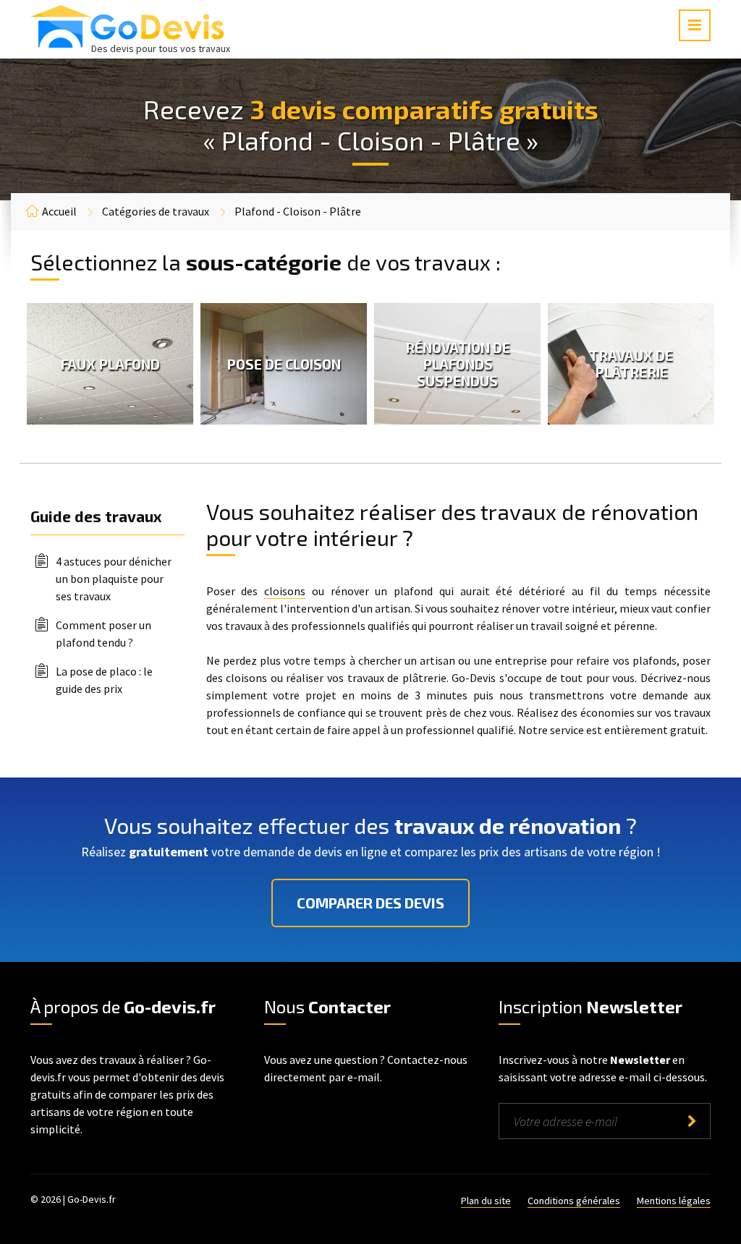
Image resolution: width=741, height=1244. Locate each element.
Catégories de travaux (155, 211)
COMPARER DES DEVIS (370, 902)
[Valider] (692, 1121)
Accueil (59, 211)
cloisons (284, 591)
